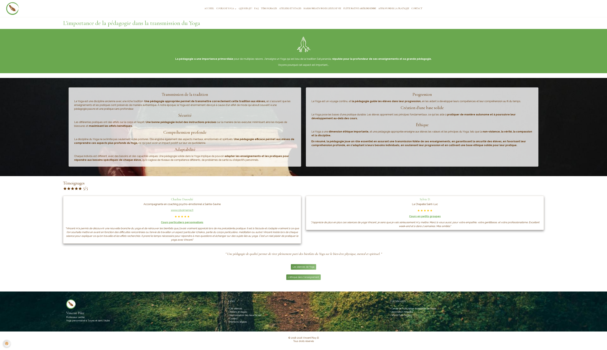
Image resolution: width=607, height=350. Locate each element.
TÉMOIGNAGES (269, 8)
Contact (233, 318)
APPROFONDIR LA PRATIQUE (393, 8)
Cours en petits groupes (425, 216)
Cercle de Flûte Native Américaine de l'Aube (413, 308)
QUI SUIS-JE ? (245, 8)
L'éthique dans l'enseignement (303, 277)
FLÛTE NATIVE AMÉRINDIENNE (359, 8)
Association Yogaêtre (402, 312)
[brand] (11, 8)
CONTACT (416, 8)
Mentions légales (238, 322)
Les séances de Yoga (303, 267)
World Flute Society (401, 315)
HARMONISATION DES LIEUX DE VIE (322, 8)
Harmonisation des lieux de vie (245, 315)
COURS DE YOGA (225, 8)
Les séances (236, 308)
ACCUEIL (209, 8)
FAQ (256, 8)
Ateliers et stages (238, 312)
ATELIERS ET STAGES (290, 8)
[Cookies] (6, 343)
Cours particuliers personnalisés (182, 222)
